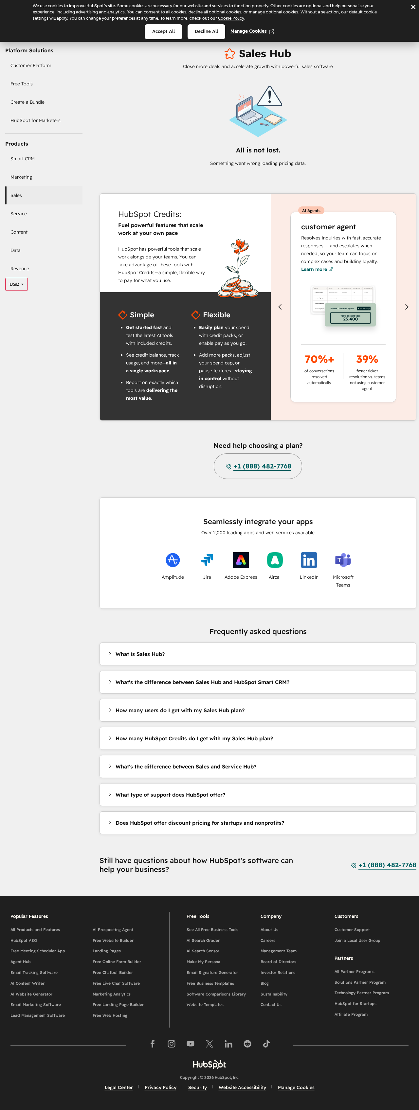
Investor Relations (278, 972)
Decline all (206, 31)
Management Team (279, 950)
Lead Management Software (37, 1015)
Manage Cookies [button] (296, 1087)
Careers (268, 940)
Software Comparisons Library (216, 994)
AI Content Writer (27, 983)
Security (197, 1087)
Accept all (163, 31)
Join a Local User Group (357, 940)
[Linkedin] (228, 1045)
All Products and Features (35, 929)
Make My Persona (203, 961)
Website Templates (205, 1004)
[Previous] (280, 306)
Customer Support (352, 929)
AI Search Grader (203, 940)
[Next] (407, 306)
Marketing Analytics (112, 994)
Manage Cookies (248, 31)
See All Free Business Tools (212, 929)
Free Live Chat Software (116, 983)
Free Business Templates (210, 983)
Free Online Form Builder (117, 961)
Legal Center (119, 1087)
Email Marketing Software (35, 1004)
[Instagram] (171, 1045)
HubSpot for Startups (355, 1003)
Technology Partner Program (362, 992)
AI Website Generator (31, 994)
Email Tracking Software (34, 972)
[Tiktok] (266, 1045)
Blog (265, 983)
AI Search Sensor (203, 950)
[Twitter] (209, 1045)
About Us (269, 929)
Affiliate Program (351, 1014)
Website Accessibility (242, 1087)
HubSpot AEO (23, 940)
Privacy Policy (160, 1087)
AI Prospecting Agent (113, 929)
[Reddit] (247, 1045)
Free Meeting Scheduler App (37, 950)
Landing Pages (107, 950)
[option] (14, 284)
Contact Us (271, 1004)
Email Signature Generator (212, 972)
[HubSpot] (209, 1064)
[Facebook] (152, 1045)
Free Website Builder (113, 940)
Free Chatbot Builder (113, 972)
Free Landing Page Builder (118, 1004)
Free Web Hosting (110, 1015)
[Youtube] (190, 1045)
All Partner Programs (354, 971)
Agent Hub (20, 961)
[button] (136, 654)
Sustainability (274, 994)
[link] (45, 65)
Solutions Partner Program (360, 982)
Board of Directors (278, 961)
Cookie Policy (231, 18)
